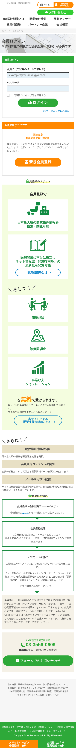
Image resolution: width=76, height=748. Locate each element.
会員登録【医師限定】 (64, 5)
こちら (25, 512)
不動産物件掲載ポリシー (29, 684)
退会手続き (23, 688)
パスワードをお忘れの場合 (55, 111)
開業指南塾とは (37, 272)
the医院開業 (38, 702)
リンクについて (37, 688)
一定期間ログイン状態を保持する (28, 95)
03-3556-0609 (40, 644)
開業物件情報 (38, 18)
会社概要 (62, 24)
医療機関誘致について (57, 688)
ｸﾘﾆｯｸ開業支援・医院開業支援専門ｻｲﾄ (19, 3)
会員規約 (12, 688)
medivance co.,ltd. (34, 735)
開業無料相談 (60, 691)
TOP (4, 31)
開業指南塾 (14, 24)
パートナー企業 (38, 24)
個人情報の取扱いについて (55, 684)
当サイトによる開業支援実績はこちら (37, 420)
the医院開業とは (13, 18)
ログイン (47, 5)
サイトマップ (23, 695)
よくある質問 (38, 695)
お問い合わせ (52, 695)
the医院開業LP (37, 731)
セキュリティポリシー (57, 731)
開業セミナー (62, 18)
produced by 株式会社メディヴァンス (38, 713)
